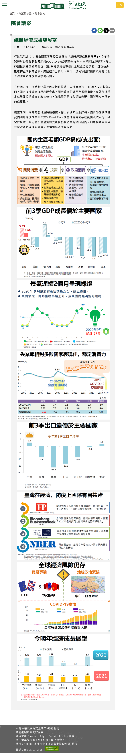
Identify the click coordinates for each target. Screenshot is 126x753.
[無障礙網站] (52, 749)
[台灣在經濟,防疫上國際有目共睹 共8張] (63, 526)
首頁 (12, 13)
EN (119, 5)
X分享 (106, 30)
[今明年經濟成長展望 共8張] (63, 668)
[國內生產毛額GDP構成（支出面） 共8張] (63, 171)
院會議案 (40, 13)
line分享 (100, 30)
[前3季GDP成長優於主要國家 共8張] (63, 243)
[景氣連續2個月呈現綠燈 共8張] (63, 315)
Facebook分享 (94, 30)
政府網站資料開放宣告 (29, 732)
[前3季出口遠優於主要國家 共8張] (63, 456)
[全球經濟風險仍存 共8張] (63, 598)
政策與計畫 (25, 13)
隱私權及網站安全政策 (32, 728)
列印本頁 (112, 30)
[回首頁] (63, 5)
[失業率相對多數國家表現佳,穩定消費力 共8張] (63, 386)
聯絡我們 (53, 728)
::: (11, 34)
